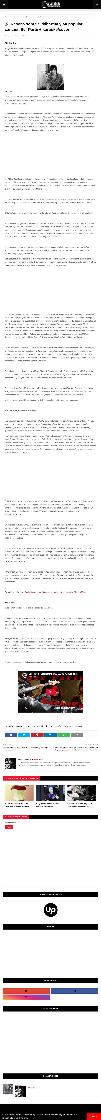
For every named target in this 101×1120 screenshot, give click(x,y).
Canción (19, 726)
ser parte (67, 726)
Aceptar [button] (93, 1116)
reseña (58, 726)
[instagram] (26, 997)
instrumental (38, 726)
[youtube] (26, 991)
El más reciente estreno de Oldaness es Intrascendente (17, 805)
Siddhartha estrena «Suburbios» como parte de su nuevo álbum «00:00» (56, 592)
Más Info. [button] (23, 1118)
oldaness (9, 35)
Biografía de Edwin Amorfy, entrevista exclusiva (47, 805)
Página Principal (10, 17)
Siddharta (78, 726)
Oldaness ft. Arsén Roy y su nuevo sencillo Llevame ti (79, 805)
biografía (21, 17)
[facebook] (75, 991)
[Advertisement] (50, 152)
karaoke (49, 726)
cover (28, 726)
